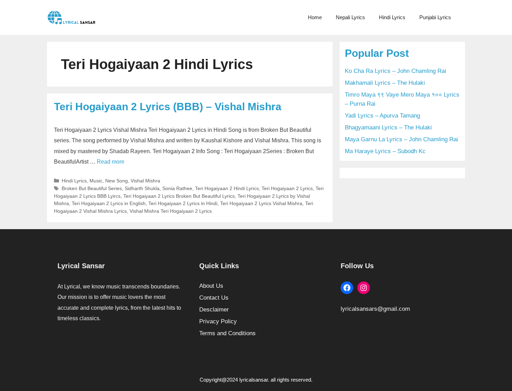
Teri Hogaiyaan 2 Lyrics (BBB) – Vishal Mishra (167, 106)
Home (315, 17)
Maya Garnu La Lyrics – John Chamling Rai (401, 139)
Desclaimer (214, 309)
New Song (116, 180)
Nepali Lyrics (350, 17)
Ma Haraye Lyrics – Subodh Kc (385, 151)
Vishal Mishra (145, 180)
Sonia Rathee (177, 188)
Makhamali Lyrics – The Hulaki (385, 83)
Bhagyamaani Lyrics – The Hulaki (388, 127)
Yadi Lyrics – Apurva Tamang (382, 115)
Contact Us (213, 297)
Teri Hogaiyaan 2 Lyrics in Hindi (182, 203)
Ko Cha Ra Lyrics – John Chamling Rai (395, 71)
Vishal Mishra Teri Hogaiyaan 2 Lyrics (171, 211)
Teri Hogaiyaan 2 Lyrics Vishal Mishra (261, 203)
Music (96, 180)
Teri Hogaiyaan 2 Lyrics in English (109, 203)
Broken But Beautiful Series (92, 188)
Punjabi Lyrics (435, 17)
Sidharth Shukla (142, 188)
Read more (110, 162)
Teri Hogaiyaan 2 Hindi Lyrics (227, 188)
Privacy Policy (218, 321)
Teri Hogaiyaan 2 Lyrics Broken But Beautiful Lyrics (179, 196)
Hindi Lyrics (392, 17)
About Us (211, 286)
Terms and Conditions (227, 333)
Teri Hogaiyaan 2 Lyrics (287, 188)
